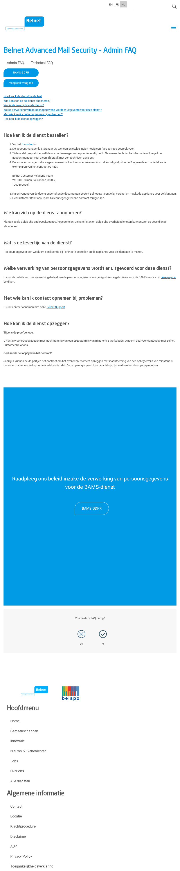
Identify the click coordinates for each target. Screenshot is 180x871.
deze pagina (168, 277)
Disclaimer (18, 836)
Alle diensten (20, 781)
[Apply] (174, 8)
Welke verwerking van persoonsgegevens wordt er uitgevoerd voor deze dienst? (53, 109)
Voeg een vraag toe (21, 82)
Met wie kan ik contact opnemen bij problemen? (33, 114)
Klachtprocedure (23, 826)
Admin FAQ (15, 63)
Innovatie (17, 741)
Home (15, 721)
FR (117, 4)
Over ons (17, 771)
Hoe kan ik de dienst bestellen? (23, 96)
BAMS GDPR (21, 72)
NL (123, 4)
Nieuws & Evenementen (28, 751)
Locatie (16, 816)
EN (111, 4)
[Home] (27, 24)
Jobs (14, 761)
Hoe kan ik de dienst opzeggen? (23, 118)
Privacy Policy (21, 856)
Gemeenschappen (24, 731)
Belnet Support (56, 307)
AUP (13, 846)
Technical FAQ (42, 63)
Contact (16, 806)
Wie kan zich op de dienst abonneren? (27, 100)
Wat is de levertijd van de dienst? (24, 105)
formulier (27, 144)
